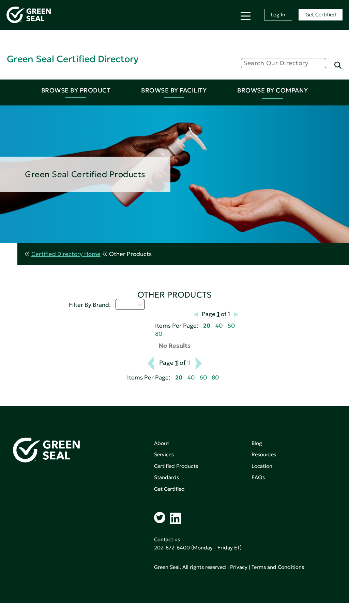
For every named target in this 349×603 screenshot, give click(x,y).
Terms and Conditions (278, 567)
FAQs (258, 477)
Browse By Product (76, 90)
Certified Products (176, 466)
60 (231, 325)
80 (158, 334)
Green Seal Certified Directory (72, 58)
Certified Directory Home (66, 254)
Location (262, 466)
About (161, 443)
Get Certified (320, 14)
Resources (264, 454)
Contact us (167, 539)
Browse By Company (272, 90)
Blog (257, 443)
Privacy (238, 567)
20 (207, 325)
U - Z (126, 304)
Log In (278, 14)
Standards (166, 477)
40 (219, 325)
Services (164, 454)
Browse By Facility (174, 90)
